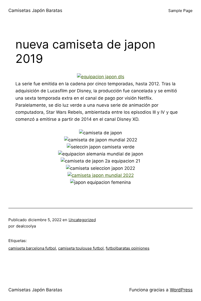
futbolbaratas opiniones (127, 248)
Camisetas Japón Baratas (35, 10)
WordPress (181, 289)
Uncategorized (82, 219)
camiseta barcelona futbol (32, 248)
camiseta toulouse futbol (81, 248)
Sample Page (180, 10)
